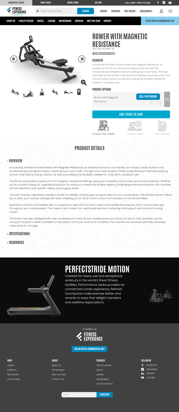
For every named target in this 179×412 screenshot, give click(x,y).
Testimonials (58, 370)
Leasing (51, 21)
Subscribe (104, 394)
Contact (107, 21)
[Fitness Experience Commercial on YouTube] (170, 2)
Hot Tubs (98, 2)
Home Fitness (46, 2)
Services (79, 21)
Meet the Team (93, 21)
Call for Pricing (148, 96)
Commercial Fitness (16, 2)
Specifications (18, 233)
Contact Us (58, 379)
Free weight (13, 374)
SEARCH (85, 11)
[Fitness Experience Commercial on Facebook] (158, 2)
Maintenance (65, 21)
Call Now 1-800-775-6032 (137, 2)
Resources (15, 242)
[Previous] (13, 59)
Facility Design (26, 21)
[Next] (81, 59)
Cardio (11, 365)
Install (40, 21)
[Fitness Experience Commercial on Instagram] (163, 2)
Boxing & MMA (72, 2)
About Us (11, 21)
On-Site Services (104, 384)
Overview (14, 160)
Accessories (13, 379)
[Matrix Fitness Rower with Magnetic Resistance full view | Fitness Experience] (48, 59)
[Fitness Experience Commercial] (17, 11)
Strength (12, 370)
